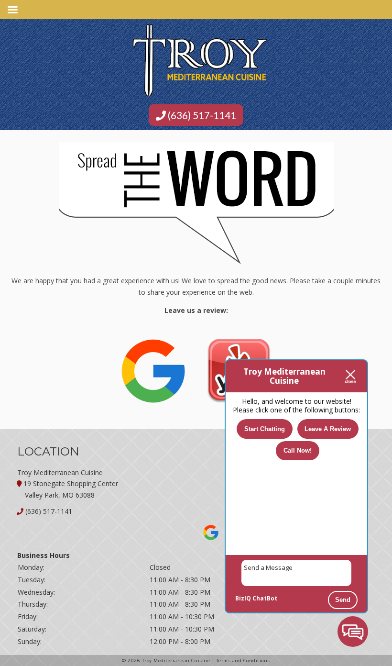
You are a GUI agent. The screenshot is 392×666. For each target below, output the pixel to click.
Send (342, 599)
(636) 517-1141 (201, 115)
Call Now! (297, 450)
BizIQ (243, 598)
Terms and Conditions (243, 660)
